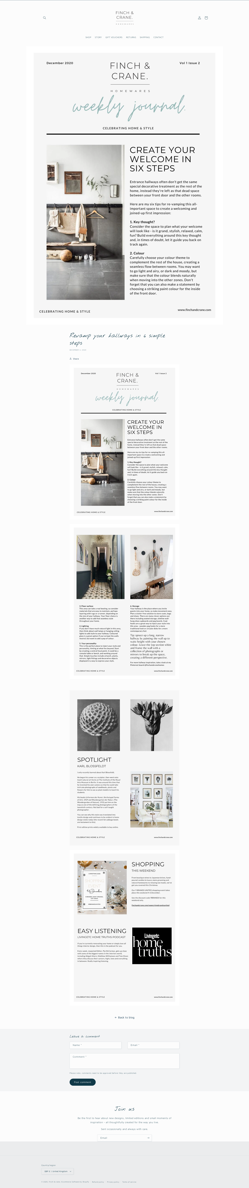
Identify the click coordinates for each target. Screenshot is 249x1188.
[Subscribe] (148, 1137)
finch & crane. (55, 1182)
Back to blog (126, 1017)
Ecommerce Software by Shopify (75, 1182)
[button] (44, 18)
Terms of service (129, 1182)
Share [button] (76, 358)
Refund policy (98, 1182)
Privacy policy (113, 1182)
